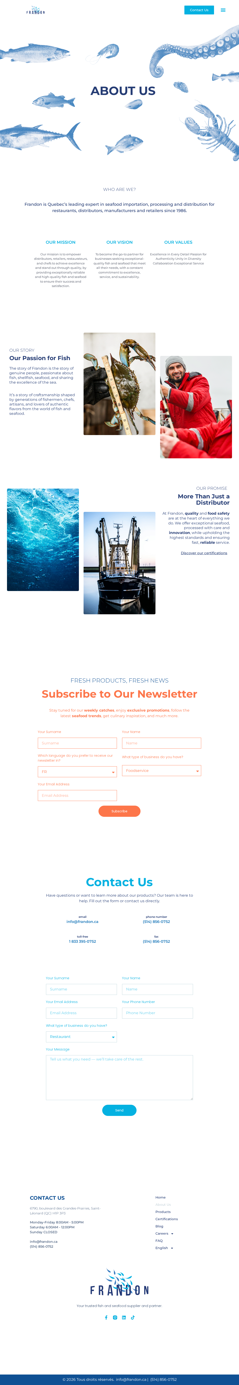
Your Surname (49, 732)
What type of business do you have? (152, 757)
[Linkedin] (124, 1317)
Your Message (58, 1049)
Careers (161, 1233)
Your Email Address (54, 784)
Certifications (166, 1219)
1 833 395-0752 (82, 941)
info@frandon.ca (82, 921)
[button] (223, 10)
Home (160, 1197)
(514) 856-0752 (156, 921)
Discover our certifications (204, 553)
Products (163, 1212)
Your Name (131, 732)
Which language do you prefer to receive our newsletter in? (75, 758)
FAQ (159, 1241)
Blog (159, 1226)
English (161, 1248)
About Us (163, 1205)
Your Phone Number (138, 1002)
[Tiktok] (133, 1317)
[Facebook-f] (106, 1317)
